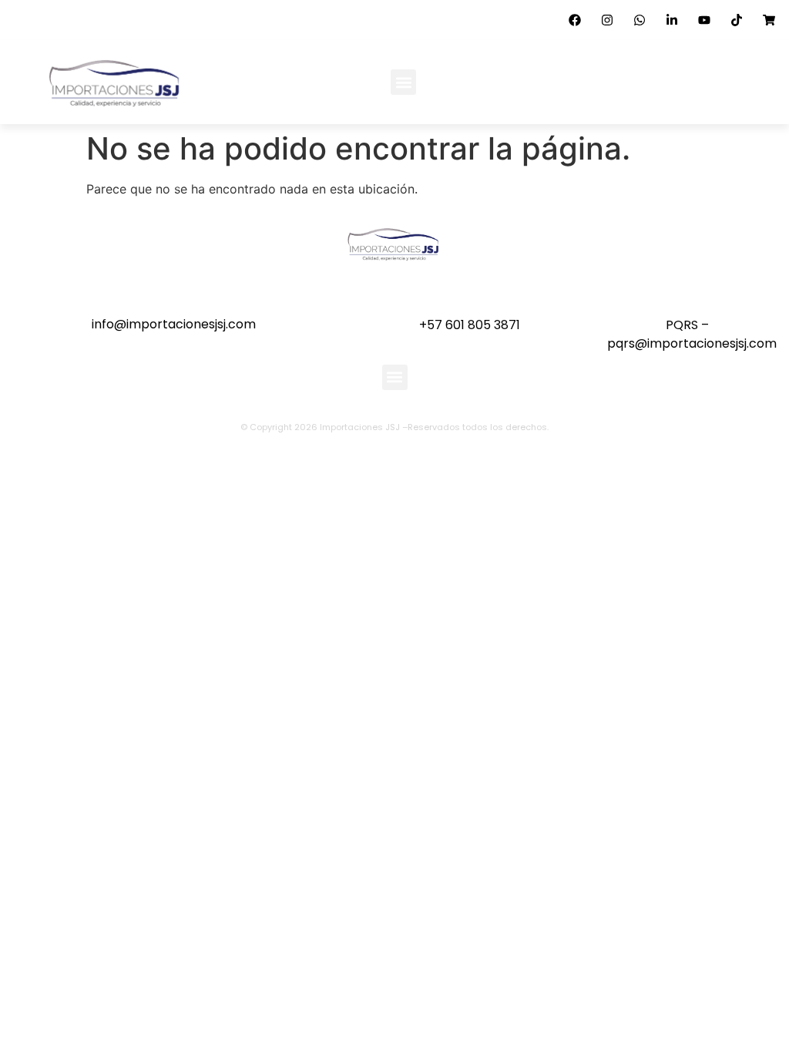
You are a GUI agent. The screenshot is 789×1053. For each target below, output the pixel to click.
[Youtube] (704, 20)
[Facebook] (574, 20)
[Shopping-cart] (769, 20)
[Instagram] (607, 20)
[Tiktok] (736, 20)
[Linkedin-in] (672, 20)
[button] (403, 82)
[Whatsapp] (639, 20)
